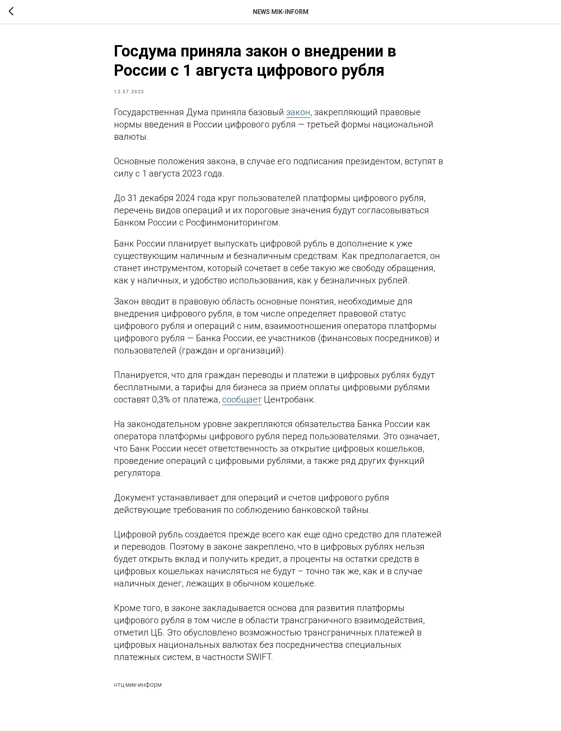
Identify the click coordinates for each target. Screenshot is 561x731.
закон (298, 112)
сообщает (242, 399)
